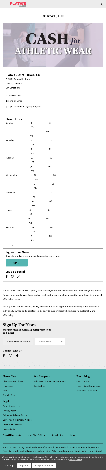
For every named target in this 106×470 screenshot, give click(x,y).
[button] (4, 4)
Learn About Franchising (88, 386)
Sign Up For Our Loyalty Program (24, 106)
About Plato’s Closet (36, 435)
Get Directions (13, 88)
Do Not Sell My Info (12, 424)
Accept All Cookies (44, 465)
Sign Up (17, 263)
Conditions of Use (12, 406)
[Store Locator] (102, 5)
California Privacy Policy (15, 415)
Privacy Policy (9, 411)
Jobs (5, 390)
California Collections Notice (17, 420)
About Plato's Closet (13, 381)
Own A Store (82, 381)
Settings (9, 465)
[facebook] (6, 276)
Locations (8, 386)
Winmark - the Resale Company (50, 381)
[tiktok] (18, 276)
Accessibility (9, 429)
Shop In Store (9, 395)
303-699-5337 (14, 95)
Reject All (24, 465)
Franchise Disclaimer (86, 390)
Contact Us (39, 386)
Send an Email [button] (15, 101)
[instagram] (12, 276)
